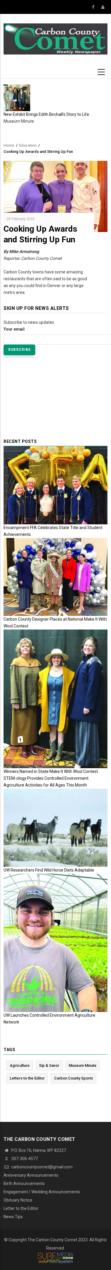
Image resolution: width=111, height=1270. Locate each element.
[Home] (55, 38)
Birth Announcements (24, 1183)
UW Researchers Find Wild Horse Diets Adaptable (49, 870)
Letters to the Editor (27, 1078)
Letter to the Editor (21, 1208)
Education (27, 145)
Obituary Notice (18, 1200)
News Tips (13, 1216)
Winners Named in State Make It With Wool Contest (51, 771)
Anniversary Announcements (31, 1175)
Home (9, 145)
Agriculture (20, 1065)
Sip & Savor (49, 1065)
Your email (14, 329)
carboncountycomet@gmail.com (41, 1167)
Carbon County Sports (73, 1078)
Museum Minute (82, 1065)
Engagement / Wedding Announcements (42, 1191)
